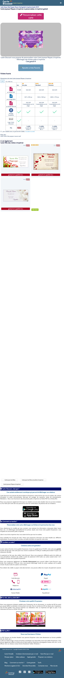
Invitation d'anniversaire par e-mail (27, 654)
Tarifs (39, 662)
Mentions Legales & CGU (12, 666)
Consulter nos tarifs (30, 131)
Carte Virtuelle (8, 654)
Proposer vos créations (45, 657)
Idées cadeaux (20, 657)
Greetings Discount (11, 673)
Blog (5, 662)
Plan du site (54, 666)
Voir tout (35, 210)
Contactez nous (43, 666)
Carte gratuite (31, 662)
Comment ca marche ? (17, 662)
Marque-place (8, 657)
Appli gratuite (31, 657)
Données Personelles (29, 666)
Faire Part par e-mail (46, 654)
